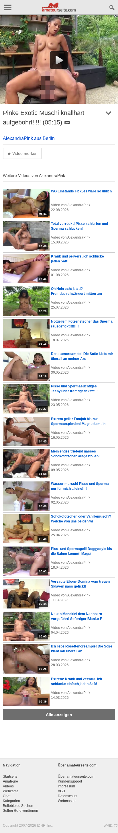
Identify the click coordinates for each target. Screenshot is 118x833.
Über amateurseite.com (76, 777)
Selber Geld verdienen (20, 811)
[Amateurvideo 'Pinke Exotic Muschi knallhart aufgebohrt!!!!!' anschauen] (59, 60)
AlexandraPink (78, 205)
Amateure (10, 781)
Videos (8, 786)
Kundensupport (70, 781)
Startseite (10, 777)
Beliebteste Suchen (18, 806)
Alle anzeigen (59, 714)
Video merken (24, 153)
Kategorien (11, 801)
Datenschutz (67, 796)
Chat (6, 796)
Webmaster (67, 801)
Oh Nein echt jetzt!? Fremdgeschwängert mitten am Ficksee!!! (76, 294)
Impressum (66, 786)
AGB (61, 791)
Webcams (10, 791)
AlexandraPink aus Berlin (29, 138)
